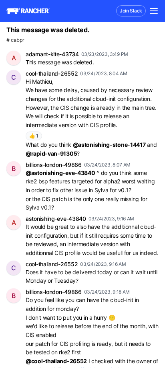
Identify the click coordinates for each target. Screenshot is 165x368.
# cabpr (15, 40)
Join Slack (131, 11)
